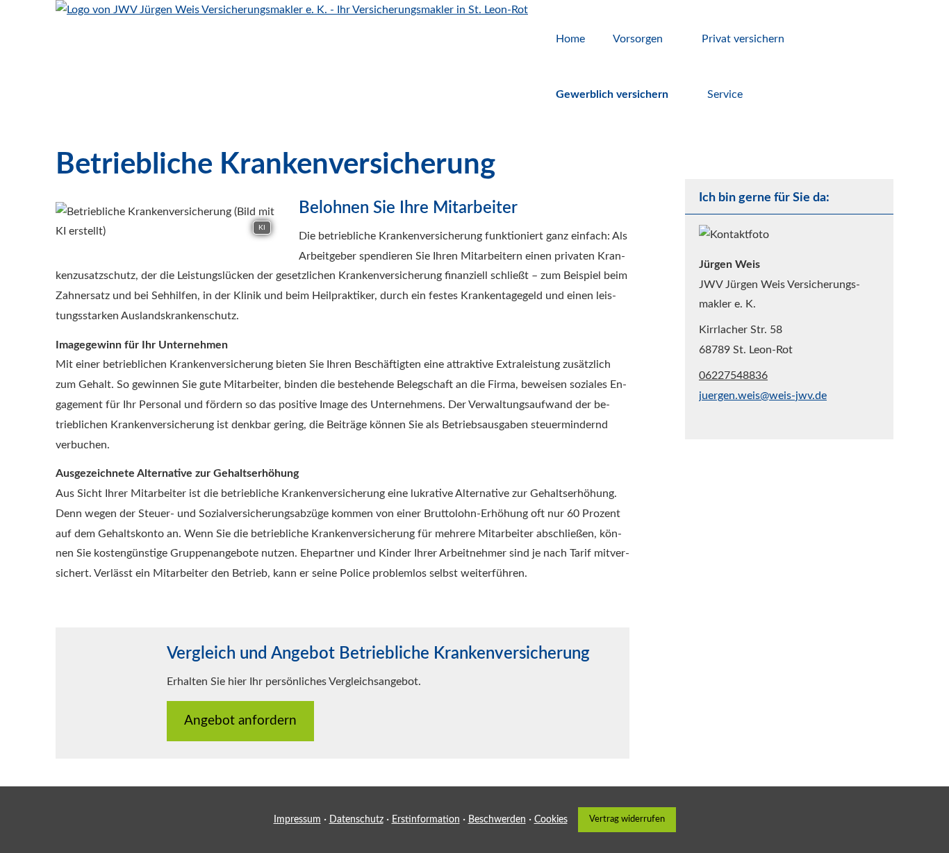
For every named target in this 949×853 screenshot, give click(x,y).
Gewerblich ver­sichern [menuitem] (612, 94)
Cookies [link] (551, 820)
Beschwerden (497, 820)
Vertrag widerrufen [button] (627, 819)
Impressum (297, 820)
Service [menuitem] (725, 94)
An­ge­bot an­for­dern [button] (240, 720)
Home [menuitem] (570, 38)
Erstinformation (426, 820)
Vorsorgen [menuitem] (638, 38)
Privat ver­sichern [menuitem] (743, 38)
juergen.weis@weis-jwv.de (763, 395)
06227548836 (733, 375)
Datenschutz (356, 820)
